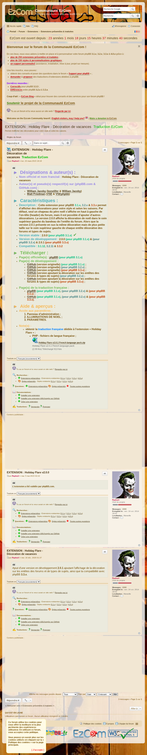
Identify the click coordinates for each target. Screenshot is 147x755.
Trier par (82, 694)
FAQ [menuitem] (36, 26)
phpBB (53, 257)
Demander (35, 407)
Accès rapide (16, 26)
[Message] (8, 161)
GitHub (31, 264)
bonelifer (53, 191)
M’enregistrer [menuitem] (120, 26)
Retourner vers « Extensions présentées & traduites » (30, 706)
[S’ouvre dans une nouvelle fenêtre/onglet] (53, 739)
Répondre (12, 143)
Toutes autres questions (80, 386)
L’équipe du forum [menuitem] (126, 724)
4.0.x (80, 378)
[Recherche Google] (132, 9)
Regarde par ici (61, 369)
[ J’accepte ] (38, 750)
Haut (139, 410)
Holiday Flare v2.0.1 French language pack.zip (62, 342)
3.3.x (74, 378)
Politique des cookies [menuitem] (92, 724)
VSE (49, 194)
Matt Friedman (36, 194)
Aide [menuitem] (28, 26)
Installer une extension (30, 395)
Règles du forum (14, 137)
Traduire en (11, 358)
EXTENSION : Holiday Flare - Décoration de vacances (48, 127)
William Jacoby (36, 191)
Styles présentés (28, 381)
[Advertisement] (73, 443)
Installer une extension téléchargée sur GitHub (40, 398)
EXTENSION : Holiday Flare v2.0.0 (28, 472)
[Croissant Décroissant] (104, 694)
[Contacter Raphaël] (121, 194)
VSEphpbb (62, 194)
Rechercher (132, 16)
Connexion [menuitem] (135, 26)
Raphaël (115, 176)
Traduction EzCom (108, 127)
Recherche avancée (137, 16)
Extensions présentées (30, 378)
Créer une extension (29, 402)
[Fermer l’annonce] (139, 46)
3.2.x (69, 378)
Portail (13, 31)
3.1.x (63, 378)
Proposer (46, 407)
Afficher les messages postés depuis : (46, 694)
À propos (110, 724)
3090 (124, 185)
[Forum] (20, 13)
